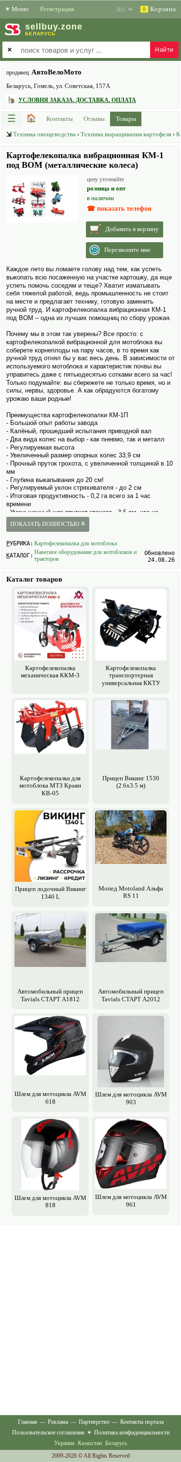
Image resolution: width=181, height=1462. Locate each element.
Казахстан (90, 1443)
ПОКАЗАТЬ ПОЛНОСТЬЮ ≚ (47, 524)
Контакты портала (142, 1421)
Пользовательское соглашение (48, 1432)
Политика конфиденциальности (131, 1432)
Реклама (58, 1421)
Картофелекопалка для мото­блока (75, 543)
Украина (64, 1443)
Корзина (159, 9)
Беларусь (116, 1443)
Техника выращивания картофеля (126, 134)
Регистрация (57, 9)
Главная (27, 1421)
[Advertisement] (90, 1318)
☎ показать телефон (119, 208)
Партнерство (94, 1421)
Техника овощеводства (44, 134)
